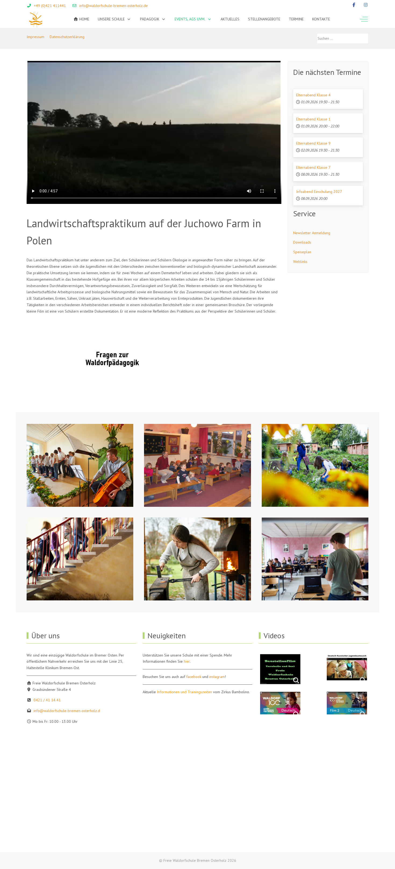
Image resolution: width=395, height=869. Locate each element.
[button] (80, 465)
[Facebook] (354, 5)
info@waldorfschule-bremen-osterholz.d (67, 710)
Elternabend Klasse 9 (313, 143)
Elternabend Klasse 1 (313, 119)
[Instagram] (365, 5)
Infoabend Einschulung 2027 (319, 191)
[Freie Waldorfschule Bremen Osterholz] (35, 19)
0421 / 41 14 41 (47, 700)
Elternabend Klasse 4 (313, 95)
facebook (193, 676)
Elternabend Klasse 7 (313, 167)
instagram (217, 676)
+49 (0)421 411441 (50, 5)
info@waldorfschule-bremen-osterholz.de (113, 5)
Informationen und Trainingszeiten (184, 692)
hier (187, 661)
